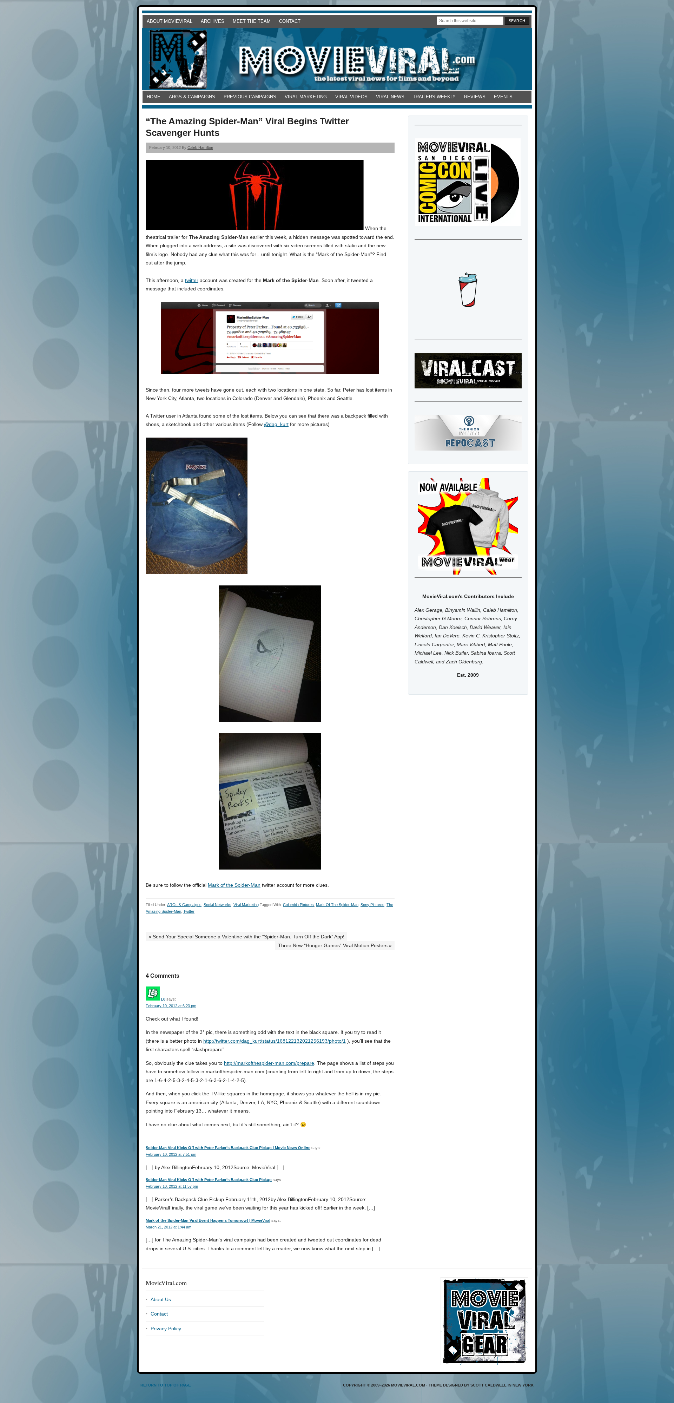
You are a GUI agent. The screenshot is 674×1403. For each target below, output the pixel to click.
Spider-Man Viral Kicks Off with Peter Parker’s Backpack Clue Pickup (209, 1180)
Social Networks (217, 905)
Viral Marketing (306, 96)
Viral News (390, 96)
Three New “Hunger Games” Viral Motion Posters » (335, 945)
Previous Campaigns (250, 96)
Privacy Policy (166, 1328)
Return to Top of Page (165, 1385)
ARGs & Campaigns (192, 96)
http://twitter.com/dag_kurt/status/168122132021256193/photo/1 (274, 1041)
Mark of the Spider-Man (234, 885)
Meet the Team (252, 21)
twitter (191, 280)
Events (503, 96)
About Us (161, 1299)
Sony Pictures (372, 905)
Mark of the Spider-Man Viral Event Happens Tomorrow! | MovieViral (208, 1220)
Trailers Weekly (434, 96)
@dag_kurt (276, 424)
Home (153, 96)
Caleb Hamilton (200, 147)
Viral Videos (351, 96)
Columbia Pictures (298, 905)
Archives (212, 21)
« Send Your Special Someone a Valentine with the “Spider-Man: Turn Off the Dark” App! (246, 936)
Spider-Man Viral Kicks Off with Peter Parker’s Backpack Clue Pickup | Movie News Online (228, 1148)
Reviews (474, 96)
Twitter (188, 911)
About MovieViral (169, 21)
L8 (163, 999)
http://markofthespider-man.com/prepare (269, 1063)
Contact (289, 21)
